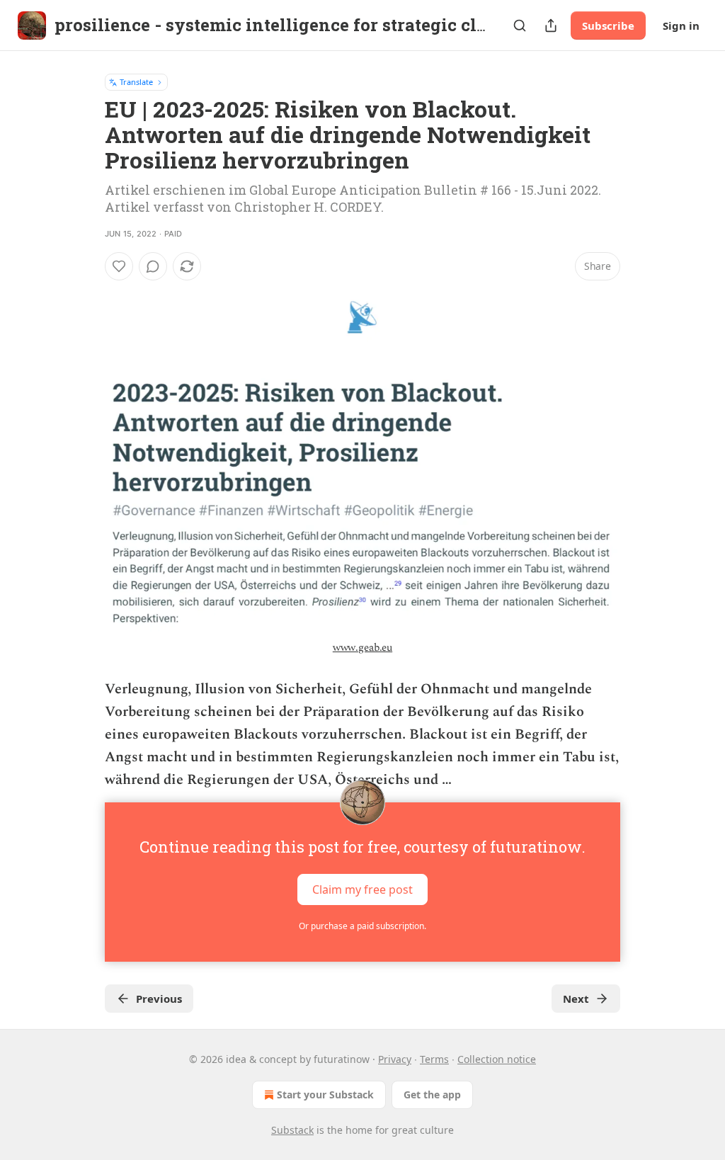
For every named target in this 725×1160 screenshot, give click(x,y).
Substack (292, 1130)
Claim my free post (362, 889)
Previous (159, 998)
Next (576, 998)
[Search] (520, 25)
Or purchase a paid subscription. (362, 926)
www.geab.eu (362, 647)
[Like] (119, 266)
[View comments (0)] (153, 266)
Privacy (394, 1059)
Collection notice (496, 1059)
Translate (136, 81)
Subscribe (608, 25)
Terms (434, 1059)
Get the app (432, 1094)
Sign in (681, 25)
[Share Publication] (551, 25)
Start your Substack (325, 1094)
